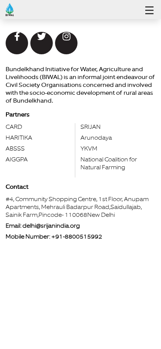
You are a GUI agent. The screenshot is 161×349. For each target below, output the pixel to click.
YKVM (88, 148)
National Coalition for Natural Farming (108, 163)
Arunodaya (96, 138)
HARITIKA (19, 138)
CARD (14, 127)
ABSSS (15, 148)
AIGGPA (17, 159)
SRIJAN (90, 127)
